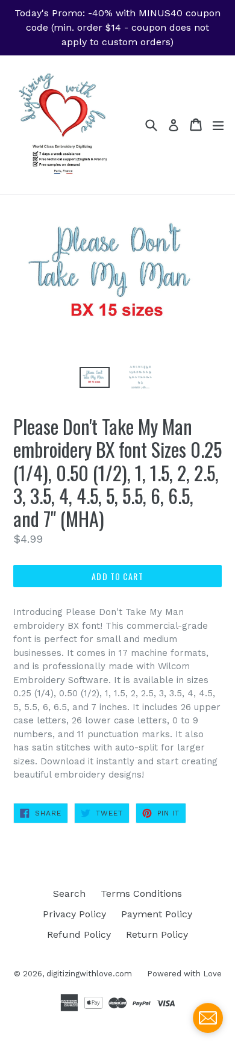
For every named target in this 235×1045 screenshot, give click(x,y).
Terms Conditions (141, 893)
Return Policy (157, 934)
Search (69, 893)
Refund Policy (79, 934)
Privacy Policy (74, 914)
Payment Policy (156, 914)
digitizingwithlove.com (89, 973)
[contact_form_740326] (208, 1018)
